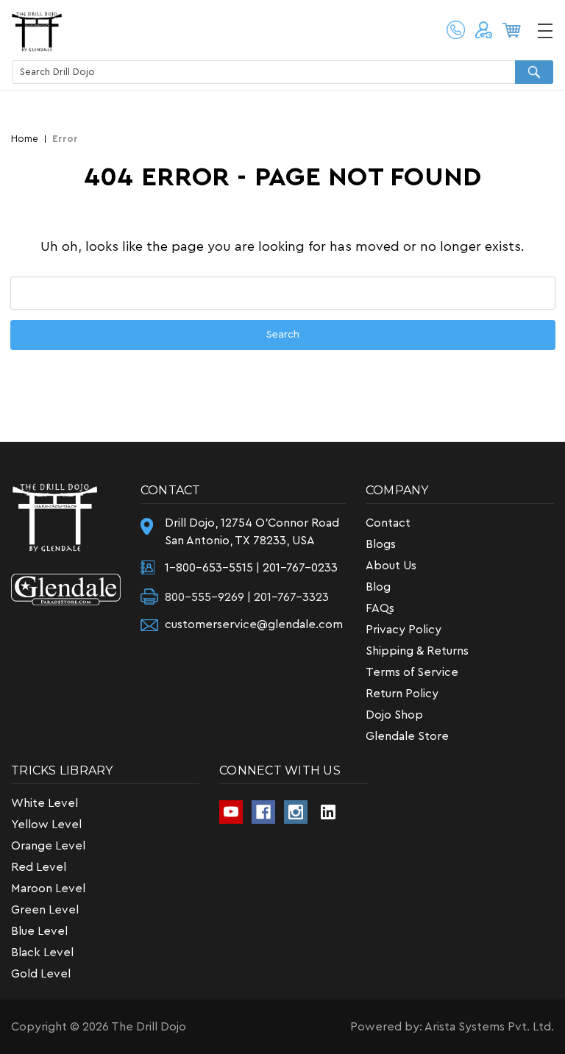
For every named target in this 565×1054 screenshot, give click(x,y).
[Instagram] (296, 812)
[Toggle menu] (545, 30)
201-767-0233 (300, 568)
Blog (378, 587)
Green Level (45, 910)
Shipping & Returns (417, 651)
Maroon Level (48, 888)
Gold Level (41, 974)
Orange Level (48, 846)
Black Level (42, 952)
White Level (44, 803)
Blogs (381, 544)
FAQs (380, 608)
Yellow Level (46, 824)
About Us (391, 565)
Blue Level (39, 931)
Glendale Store (407, 736)
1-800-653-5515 (456, 30)
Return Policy (402, 693)
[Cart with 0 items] (514, 32)
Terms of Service (412, 672)
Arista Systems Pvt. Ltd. (489, 1027)
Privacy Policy (403, 629)
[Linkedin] (328, 812)
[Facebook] (263, 812)
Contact (388, 523)
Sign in (485, 34)
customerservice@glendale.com (254, 624)
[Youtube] (231, 812)
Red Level (38, 867)
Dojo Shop (394, 715)
